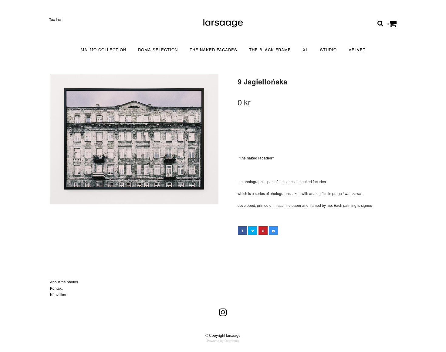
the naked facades (213, 50)
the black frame (270, 50)
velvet (357, 50)
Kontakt (56, 288)
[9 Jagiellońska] (134, 139)
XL (305, 50)
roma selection (158, 50)
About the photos (64, 281)
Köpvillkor (58, 294)
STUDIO (328, 50)
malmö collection (103, 50)
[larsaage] (223, 23)
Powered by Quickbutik (223, 341)
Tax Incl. (56, 19)
